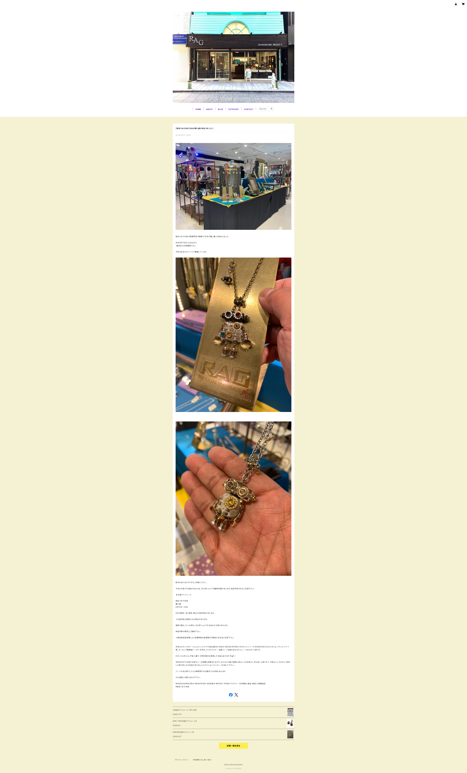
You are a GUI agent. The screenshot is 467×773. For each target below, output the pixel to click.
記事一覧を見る (233, 746)
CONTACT (249, 109)
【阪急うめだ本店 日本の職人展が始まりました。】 (195, 128)
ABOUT (209, 109)
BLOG (220, 109)
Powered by (231, 768)
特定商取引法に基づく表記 (202, 760)
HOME (198, 109)
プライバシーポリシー (182, 760)
